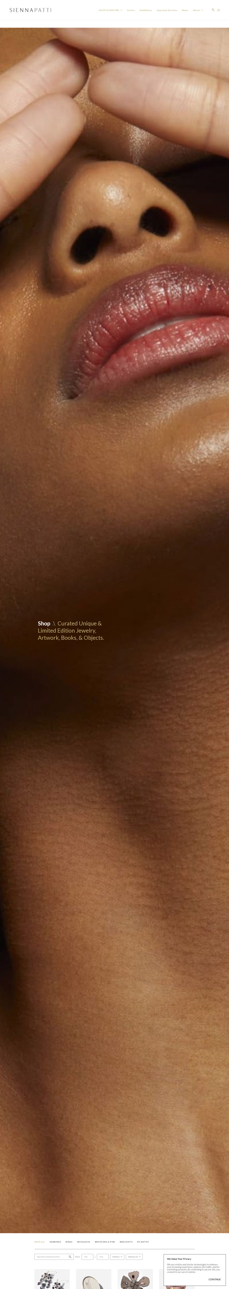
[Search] (213, 10)
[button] (110, 10)
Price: (77, 1257)
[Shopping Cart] (218, 10)
